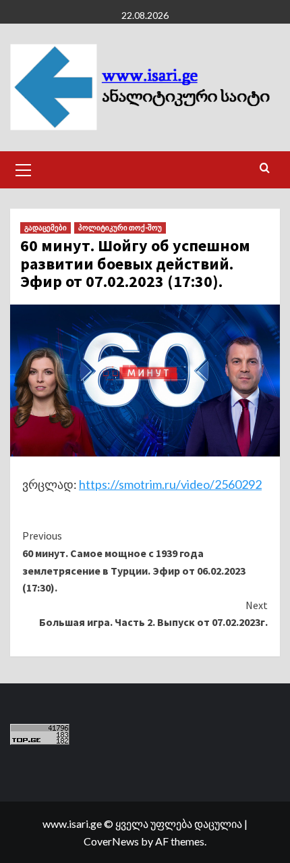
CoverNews (111, 841)
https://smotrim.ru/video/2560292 (170, 484)
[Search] (264, 168)
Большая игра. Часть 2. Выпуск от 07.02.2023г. (153, 613)
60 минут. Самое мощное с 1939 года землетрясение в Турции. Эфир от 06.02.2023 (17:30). (133, 561)
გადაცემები (45, 227)
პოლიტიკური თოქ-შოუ (120, 227)
